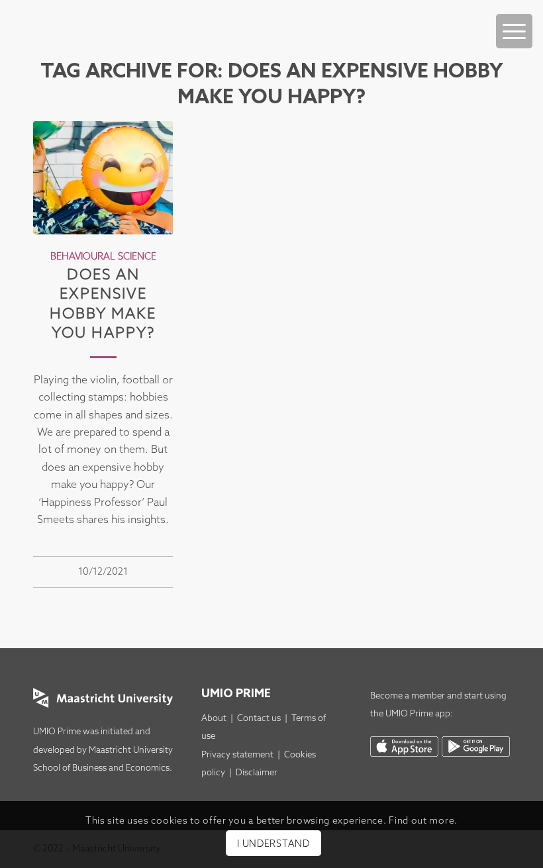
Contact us (259, 719)
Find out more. (423, 821)
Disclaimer (256, 773)
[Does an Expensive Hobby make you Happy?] (103, 177)
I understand (273, 844)
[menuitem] (514, 18)
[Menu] (514, 31)
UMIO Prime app (417, 714)
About (213, 719)
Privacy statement (237, 755)
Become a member (407, 696)
